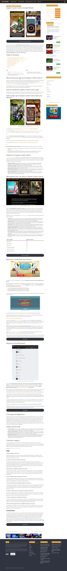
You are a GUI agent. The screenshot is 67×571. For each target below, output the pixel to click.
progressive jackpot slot (17, 284)
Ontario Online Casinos (53, 26)
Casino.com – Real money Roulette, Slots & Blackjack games (56, 550)
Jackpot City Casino (50, 9)
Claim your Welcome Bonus (25, 41)
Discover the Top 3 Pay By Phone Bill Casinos (57, 46)
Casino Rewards (19, 320)
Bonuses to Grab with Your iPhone (13, 61)
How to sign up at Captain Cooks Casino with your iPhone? (17, 59)
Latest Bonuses (21, 1)
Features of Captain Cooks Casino (13, 60)
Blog (35, 1)
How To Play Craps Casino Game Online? (56, 60)
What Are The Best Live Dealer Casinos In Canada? (57, 68)
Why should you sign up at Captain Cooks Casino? (16, 57)
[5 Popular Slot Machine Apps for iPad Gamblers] (49, 35)
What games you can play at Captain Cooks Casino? (16, 61)
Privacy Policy (31, 552)
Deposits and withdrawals (12, 62)
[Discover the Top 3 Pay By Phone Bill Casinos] (49, 44)
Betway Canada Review (11, 531)
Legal (30, 549)
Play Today (25, 410)
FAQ (8, 66)
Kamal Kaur (13, 9)
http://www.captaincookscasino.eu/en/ (15, 137)
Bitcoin (48, 99)
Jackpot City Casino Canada (56, 544)
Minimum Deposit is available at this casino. (15, 73)
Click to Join (25, 339)
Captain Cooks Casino (10, 157)
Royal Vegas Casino (50, 11)
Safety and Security (11, 64)
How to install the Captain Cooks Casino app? (15, 58)
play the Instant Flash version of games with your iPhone (26, 142)
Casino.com (49, 15)
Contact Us (31, 550)
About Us (39, 1)
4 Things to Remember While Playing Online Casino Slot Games (45, 562)
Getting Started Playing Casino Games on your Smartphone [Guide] (44, 548)
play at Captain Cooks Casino (15, 331)
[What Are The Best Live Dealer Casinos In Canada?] (49, 66)
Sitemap (30, 555)
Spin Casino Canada (50, 13)
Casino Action (49, 17)
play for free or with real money (16, 150)
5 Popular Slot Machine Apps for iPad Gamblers (57, 37)
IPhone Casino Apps (29, 1)
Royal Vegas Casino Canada (15, 448)
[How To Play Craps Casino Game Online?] (49, 58)
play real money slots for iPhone (23, 387)
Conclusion (9, 67)
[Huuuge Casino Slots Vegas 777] (49, 50)
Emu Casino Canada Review (51, 55)
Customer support (11, 65)
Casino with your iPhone (25, 128)
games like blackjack (23, 215)
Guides (30, 546)
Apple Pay (48, 98)
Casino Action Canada (55, 552)
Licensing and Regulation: (12, 63)
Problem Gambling (32, 553)
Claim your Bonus (25, 255)
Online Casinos (13, 1)
